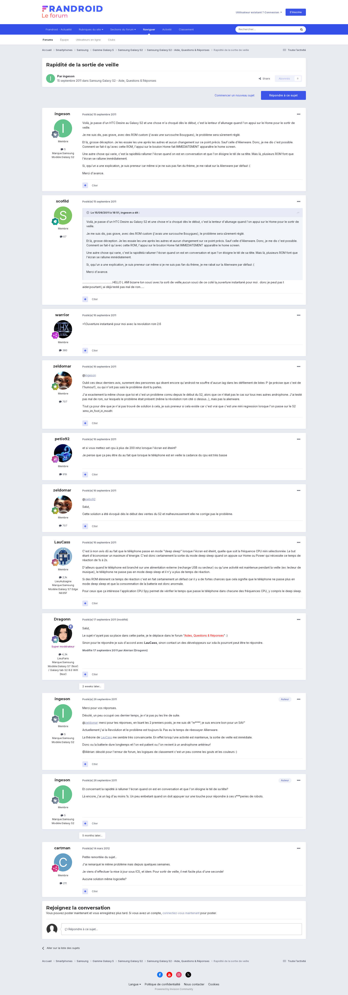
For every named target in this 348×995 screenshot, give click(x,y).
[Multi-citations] (85, 185)
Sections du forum (122, 29)
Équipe (64, 39)
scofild (62, 201)
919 (64, 474)
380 (64, 350)
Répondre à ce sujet (283, 95)
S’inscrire (296, 12)
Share (265, 78)
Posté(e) (99, 114)
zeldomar (62, 366)
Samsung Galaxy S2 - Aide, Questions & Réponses (122, 80)
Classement (186, 29)
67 (64, 236)
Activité (167, 29)
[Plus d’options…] (299, 114)
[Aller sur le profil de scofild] (63, 215)
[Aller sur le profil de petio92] (63, 453)
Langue (134, 984)
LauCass (62, 542)
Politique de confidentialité (162, 984)
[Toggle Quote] (88, 212)
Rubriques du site (90, 29)
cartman (62, 848)
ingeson (69, 76)
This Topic (285, 29)
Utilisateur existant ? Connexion (258, 12)
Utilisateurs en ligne (88, 39)
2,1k (64, 577)
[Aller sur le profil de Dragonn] (63, 633)
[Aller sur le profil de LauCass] (63, 556)
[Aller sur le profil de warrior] (63, 329)
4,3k (64, 654)
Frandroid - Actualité (59, 29)
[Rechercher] (301, 29)
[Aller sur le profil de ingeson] (50, 78)
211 (64, 883)
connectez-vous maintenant (181, 913)
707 (64, 401)
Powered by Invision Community (174, 989)
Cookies (213, 984)
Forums (48, 39)
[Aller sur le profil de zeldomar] (63, 381)
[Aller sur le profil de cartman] (63, 862)
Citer (95, 185)
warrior (62, 315)
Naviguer (149, 29)
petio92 (62, 439)
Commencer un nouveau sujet (234, 95)
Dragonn (62, 619)
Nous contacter (194, 984)
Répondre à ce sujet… (83, 929)
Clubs (111, 39)
